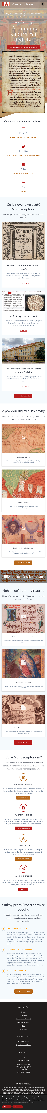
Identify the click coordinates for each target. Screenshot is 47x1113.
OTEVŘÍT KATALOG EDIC (23, 828)
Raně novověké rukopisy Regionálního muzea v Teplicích (23, 370)
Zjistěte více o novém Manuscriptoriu (23, 47)
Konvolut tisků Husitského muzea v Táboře (23, 267)
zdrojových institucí (23, 174)
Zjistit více (23, 283)
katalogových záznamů (23, 137)
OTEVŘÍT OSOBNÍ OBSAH (23, 858)
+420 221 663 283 (25, 1072)
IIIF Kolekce (23, 1029)
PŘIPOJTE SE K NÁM (23, 991)
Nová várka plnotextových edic (23, 316)
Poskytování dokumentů (23, 1019)
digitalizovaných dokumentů (23, 155)
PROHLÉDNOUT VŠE (23, 396)
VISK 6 (23, 1026)
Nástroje (23, 1012)
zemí (23, 192)
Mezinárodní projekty (23, 1022)
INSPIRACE (23, 889)
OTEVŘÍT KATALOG (23, 797)
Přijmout (6, 1107)
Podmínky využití (23, 1041)
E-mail (23, 1057)
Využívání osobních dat (23, 1045)
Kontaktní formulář (23, 1060)
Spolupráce (23, 1015)
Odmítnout (18, 1107)
